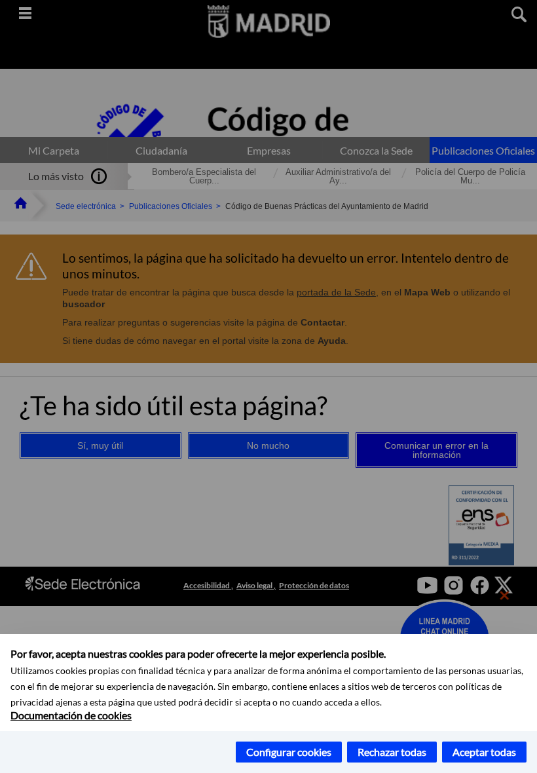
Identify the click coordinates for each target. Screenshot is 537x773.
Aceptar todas (484, 751)
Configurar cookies (288, 751)
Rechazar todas (392, 751)
